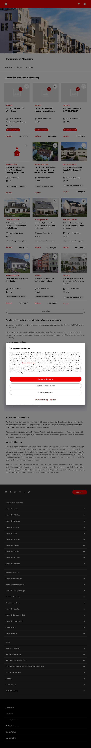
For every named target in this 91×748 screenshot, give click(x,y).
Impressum (53, 400)
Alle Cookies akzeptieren (45, 379)
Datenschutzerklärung (28, 363)
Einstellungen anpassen (45, 392)
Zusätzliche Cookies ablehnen (45, 386)
